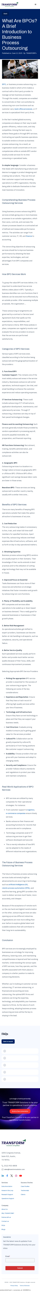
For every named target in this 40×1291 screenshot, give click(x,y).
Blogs (3, 1229)
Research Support (7, 1194)
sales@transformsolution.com (14, 1169)
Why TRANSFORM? (8, 1213)
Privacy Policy (14, 1285)
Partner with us (6, 1217)
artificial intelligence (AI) (18, 885)
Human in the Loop (7, 1190)
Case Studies (25, 1186)
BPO (4, 84)
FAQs (3, 1225)
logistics (30, 810)
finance (29, 236)
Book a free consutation (20, 1111)
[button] (35, 4)
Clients (23, 1194)
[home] (10, 4)
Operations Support (8, 1198)
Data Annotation (7, 1186)
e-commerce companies (16, 813)
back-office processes (23, 109)
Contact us (5, 1221)
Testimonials (25, 1190)
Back (5, 13)
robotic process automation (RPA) (16, 888)
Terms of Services (25, 1285)
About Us (5, 1209)
